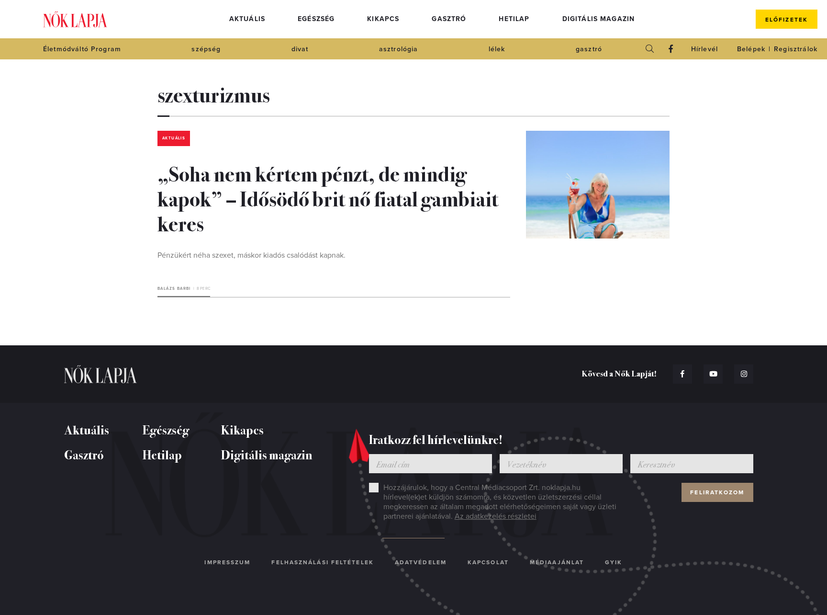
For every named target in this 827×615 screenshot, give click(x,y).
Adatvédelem (421, 562)
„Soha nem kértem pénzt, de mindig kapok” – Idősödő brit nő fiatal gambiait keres (327, 198)
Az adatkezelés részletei (495, 516)
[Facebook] (671, 48)
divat (300, 49)
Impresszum (227, 562)
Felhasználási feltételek (322, 562)
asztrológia (398, 49)
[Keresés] (649, 48)
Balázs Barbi (174, 288)
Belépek (751, 49)
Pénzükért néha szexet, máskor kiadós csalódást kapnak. (251, 255)
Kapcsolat (488, 562)
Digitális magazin (598, 19)
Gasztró (449, 19)
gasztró (589, 49)
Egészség (316, 19)
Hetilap (514, 19)
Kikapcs (383, 19)
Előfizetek (786, 19)
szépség (206, 49)
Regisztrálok (795, 49)
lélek (497, 49)
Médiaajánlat (557, 562)
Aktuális (247, 19)
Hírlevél (704, 49)
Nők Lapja (75, 19)
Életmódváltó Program (82, 49)
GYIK (613, 562)
